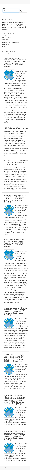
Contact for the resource (10, 42)
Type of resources (8, 33)
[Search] (21, 11)
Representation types (9, 51)
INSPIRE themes (6, 37)
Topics (4, 35)
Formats (5, 49)
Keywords (5, 40)
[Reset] (25, 11)
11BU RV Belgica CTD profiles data (16, 128)
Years (4, 46)
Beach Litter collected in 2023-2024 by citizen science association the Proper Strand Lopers (16, 162)
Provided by (5, 44)
